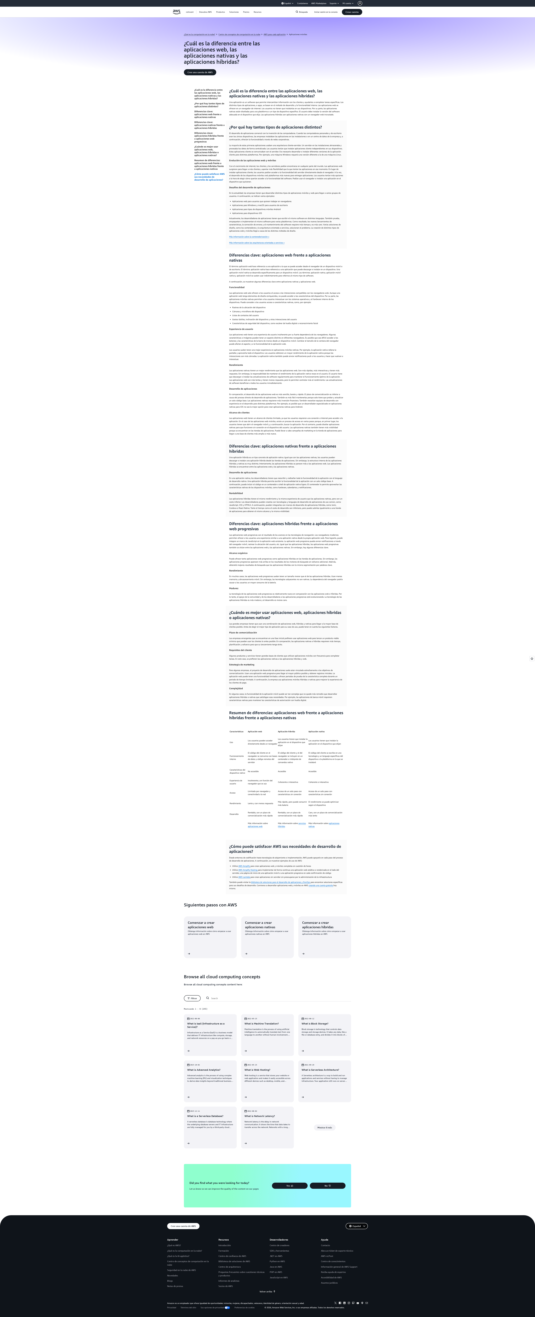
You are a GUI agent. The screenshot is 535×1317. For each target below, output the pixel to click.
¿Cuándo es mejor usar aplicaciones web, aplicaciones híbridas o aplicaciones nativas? (206, 151)
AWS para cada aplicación (275, 34)
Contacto (325, 1245)
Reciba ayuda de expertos (333, 1272)
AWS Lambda (244, 877)
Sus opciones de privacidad (212, 1307)
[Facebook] (340, 1303)
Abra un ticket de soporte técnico (337, 1250)
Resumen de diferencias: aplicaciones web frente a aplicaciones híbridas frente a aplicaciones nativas (209, 164)
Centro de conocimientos (333, 1261)
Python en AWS (277, 1261)
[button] (205, 11)
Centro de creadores (279, 1245)
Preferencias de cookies (244, 1307)
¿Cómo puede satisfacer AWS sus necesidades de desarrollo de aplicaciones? (209, 177)
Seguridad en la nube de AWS (181, 1270)
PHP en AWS (276, 1272)
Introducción (224, 1245)
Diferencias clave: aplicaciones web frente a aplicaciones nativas (207, 114)
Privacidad (171, 1307)
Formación (223, 1250)
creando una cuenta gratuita (321, 885)
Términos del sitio (188, 1307)
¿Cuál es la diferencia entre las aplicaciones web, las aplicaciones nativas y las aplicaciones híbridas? (208, 94)
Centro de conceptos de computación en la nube (239, 34)
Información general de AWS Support (339, 1266)
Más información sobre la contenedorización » (249, 236)
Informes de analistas (228, 1280)
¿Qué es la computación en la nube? (199, 34)
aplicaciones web (255, 826)
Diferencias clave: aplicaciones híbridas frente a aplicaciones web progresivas (209, 137)
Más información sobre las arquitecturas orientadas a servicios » (256, 242)
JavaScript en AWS (279, 1277)
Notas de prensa (175, 1286)
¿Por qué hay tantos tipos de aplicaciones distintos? (209, 105)
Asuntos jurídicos (329, 1282)
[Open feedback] (531, 658)
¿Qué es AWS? (174, 1245)
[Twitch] (353, 1303)
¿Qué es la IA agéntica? (178, 1256)
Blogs (170, 1280)
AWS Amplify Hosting (248, 870)
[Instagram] (349, 1303)
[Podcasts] (362, 1303)
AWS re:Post (327, 1256)
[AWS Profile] (360, 3)
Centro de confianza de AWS (232, 1256)
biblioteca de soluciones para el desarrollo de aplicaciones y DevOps (281, 882)
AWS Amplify (244, 866)
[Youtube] (358, 1303)
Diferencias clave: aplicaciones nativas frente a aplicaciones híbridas (209, 125)
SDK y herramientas (279, 1250)
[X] (335, 1303)
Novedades (172, 1275)
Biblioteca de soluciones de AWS (234, 1261)
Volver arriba (266, 1291)
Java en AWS (276, 1266)
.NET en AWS (276, 1256)
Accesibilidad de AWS (331, 1277)
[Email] (367, 1303)
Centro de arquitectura (229, 1266)
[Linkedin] (344, 1303)
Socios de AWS (225, 1286)
